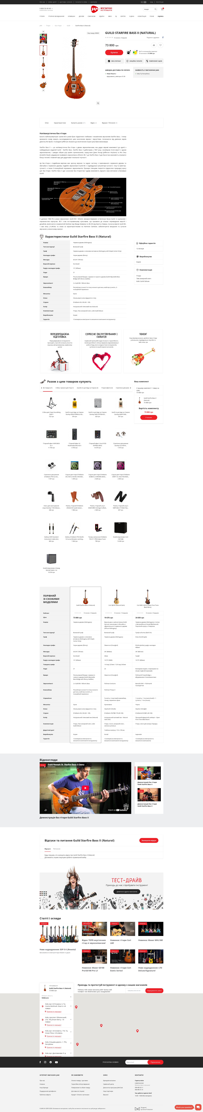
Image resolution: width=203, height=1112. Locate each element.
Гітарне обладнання (56, 16)
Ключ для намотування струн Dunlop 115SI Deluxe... (51, 507)
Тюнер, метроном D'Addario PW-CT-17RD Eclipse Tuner (97, 538)
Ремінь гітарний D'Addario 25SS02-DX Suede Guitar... (74, 507)
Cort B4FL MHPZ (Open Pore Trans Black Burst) (148, 606)
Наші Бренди (44, 1088)
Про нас (42, 2)
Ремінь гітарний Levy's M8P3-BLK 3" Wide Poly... (120, 507)
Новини (42, 1084)
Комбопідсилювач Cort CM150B (120, 538)
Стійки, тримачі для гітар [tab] (65, 388)
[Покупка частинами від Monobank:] (128, 52)
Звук (110, 16)
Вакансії (105, 1095)
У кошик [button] (148, 417)
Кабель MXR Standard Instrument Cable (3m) (51, 538)
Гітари (42, 16)
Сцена (131, 16)
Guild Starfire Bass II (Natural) (85, 605)
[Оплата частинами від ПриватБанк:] (135, 52)
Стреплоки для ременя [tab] (124, 388)
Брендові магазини (109, 1080)
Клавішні (71, 16)
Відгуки (48, 849)
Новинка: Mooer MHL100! (150, 940)
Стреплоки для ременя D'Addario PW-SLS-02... (51, 476)
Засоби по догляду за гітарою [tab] (87, 388)
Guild (68, 26)
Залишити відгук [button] (149, 840)
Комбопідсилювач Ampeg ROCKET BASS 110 (51, 569)
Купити (114, 52)
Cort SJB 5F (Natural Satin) (117, 605)
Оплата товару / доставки (79, 1080)
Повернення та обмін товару (80, 1088)
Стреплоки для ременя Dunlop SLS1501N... (120, 444)
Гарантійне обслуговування (80, 1084)
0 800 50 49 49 (45, 8)
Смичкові (91, 16)
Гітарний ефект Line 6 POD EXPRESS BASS (97, 444)
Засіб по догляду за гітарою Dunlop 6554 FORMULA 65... (74, 413)
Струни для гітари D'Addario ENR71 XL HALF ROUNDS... (121, 476)
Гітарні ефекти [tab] (107, 388)
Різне (152, 16)
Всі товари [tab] (47, 388)
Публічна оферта (45, 1095)
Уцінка (160, 16)
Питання (56, 849)
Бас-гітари (58, 26)
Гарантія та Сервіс (81, 2)
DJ (116, 16)
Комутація (142, 16)
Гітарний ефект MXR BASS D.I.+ (51, 444)
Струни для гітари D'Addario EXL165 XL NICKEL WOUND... (74, 476)
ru (142, 2)
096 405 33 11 (139, 1087)
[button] (98, 103)
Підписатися (155, 1062)
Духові (81, 16)
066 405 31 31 (139, 1090)
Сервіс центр (52, 2)
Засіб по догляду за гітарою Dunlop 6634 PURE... (121, 413)
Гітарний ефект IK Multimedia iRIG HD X (74, 444)
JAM (41, 26)
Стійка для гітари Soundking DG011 (51, 413)
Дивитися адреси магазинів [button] (127, 892)
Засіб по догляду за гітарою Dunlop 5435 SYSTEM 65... (97, 413)
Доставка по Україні (77, 1091)
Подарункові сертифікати (48, 1091)
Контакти (94, 2)
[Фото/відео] (94, 929)
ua (145, 2)
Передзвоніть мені (154, 991)
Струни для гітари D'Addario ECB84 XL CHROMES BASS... (97, 476)
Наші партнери (108, 1091)
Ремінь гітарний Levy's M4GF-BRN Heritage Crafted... (97, 507)
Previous (43, 31)
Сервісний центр (108, 1084)
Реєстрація (159, 2)
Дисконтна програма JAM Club (113, 1088)
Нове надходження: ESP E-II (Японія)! (58, 949)
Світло (123, 16)
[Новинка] (59, 933)
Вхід (151, 2)
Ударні (101, 16)
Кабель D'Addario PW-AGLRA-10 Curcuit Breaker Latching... (74, 538)
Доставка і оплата (66, 2)
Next (43, 90)
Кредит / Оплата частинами (80, 1095)
